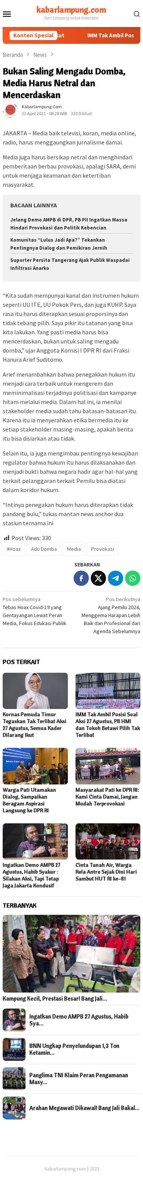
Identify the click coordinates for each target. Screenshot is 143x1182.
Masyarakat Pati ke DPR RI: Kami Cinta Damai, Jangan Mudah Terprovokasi (107, 796)
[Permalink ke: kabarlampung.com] (10, 109)
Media (74, 548)
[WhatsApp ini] (132, 578)
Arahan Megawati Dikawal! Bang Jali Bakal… (84, 1108)
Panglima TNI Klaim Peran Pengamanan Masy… (78, 1079)
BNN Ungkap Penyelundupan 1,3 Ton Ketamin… (74, 1049)
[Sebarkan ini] (81, 578)
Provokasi (102, 548)
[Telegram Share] (115, 578)
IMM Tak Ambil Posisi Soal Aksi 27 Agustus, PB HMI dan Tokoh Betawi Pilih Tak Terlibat (108, 724)
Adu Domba (44, 548)
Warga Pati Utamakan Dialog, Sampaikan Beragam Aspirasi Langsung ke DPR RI (29, 800)
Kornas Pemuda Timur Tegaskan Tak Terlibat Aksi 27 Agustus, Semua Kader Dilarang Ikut (34, 724)
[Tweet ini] (98, 578)
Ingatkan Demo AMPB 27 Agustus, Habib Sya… (79, 1020)
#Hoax (14, 548)
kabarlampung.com (71, 9)
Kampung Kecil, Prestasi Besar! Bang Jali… (55, 998)
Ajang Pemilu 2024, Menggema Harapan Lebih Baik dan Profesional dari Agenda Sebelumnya (111, 615)
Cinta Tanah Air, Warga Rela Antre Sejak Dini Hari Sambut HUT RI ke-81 (106, 871)
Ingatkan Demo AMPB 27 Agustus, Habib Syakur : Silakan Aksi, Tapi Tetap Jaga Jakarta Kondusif (31, 875)
